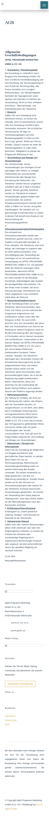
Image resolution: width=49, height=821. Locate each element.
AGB (7, 724)
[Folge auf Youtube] (12, 700)
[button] (44, 5)
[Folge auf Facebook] (7, 700)
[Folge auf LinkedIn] (22, 700)
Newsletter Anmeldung (20, 684)
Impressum (10, 716)
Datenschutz (11, 720)
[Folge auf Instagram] (17, 700)
